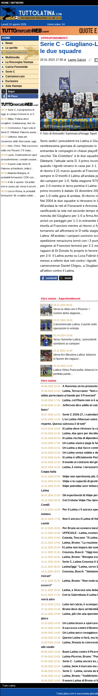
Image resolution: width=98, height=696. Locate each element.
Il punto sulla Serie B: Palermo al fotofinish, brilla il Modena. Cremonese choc (16, 168)
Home (6, 37)
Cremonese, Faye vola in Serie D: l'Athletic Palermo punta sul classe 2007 (18, 132)
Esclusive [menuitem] (11, 81)
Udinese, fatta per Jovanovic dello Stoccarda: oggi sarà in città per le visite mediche (19, 141)
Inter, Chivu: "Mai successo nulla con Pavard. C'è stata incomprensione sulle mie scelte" (19, 150)
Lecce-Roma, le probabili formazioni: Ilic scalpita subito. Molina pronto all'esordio (18, 195)
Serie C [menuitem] (10, 71)
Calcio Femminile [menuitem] (16, 66)
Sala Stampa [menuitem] (13, 86)
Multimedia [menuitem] (12, 57)
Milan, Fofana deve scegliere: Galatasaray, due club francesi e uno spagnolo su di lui (18, 123)
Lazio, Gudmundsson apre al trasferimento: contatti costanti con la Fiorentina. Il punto (19, 159)
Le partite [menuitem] (11, 47)
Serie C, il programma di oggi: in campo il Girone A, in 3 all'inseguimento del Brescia (17, 114)
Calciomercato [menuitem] (15, 76)
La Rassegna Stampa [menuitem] (19, 62)
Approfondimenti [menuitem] (16, 52)
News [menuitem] (9, 43)
